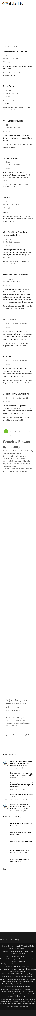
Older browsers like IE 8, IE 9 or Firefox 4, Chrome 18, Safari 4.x (20, 851)
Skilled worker (9, 319)
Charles (9, 202)
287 (26, 799)
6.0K (25, 777)
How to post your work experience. (21, 841)
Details (7, 62)
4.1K (24, 789)
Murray (8, 125)
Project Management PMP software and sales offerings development (17, 705)
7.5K (25, 811)
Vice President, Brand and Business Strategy (15, 233)
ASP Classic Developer (14, 120)
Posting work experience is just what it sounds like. (20, 860)
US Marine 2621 (28, 951)
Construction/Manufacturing (16, 393)
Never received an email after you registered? (21, 824)
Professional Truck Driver (15, 51)
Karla (8, 162)
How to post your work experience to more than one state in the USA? (21, 774)
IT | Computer (16, 735)
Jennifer (9, 239)
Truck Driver (8, 86)
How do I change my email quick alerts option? (20, 833)
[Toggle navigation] (32, 4)
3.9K (25, 768)
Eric (7, 323)
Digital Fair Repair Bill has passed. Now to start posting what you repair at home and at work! (21, 763)
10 (25, 435)
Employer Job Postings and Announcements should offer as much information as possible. (20, 806)
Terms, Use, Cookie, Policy (9, 939)
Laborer (6, 197)
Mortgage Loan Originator (15, 274)
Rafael (8, 56)
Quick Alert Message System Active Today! (21, 795)
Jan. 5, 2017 (25, 735)
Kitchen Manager (11, 157)
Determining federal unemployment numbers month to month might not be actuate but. (21, 785)
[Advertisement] (18, 27)
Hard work (8, 356)
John (9, 735)
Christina (9, 279)
